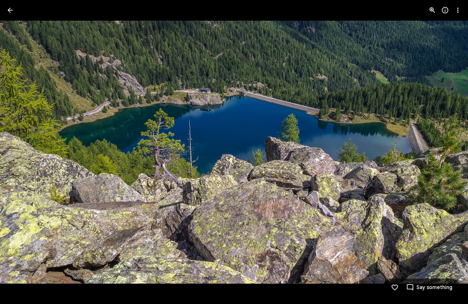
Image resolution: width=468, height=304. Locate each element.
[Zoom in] (432, 10)
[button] (18, 152)
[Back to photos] (10, 10)
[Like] (395, 287)
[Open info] (445, 10)
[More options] (457, 10)
